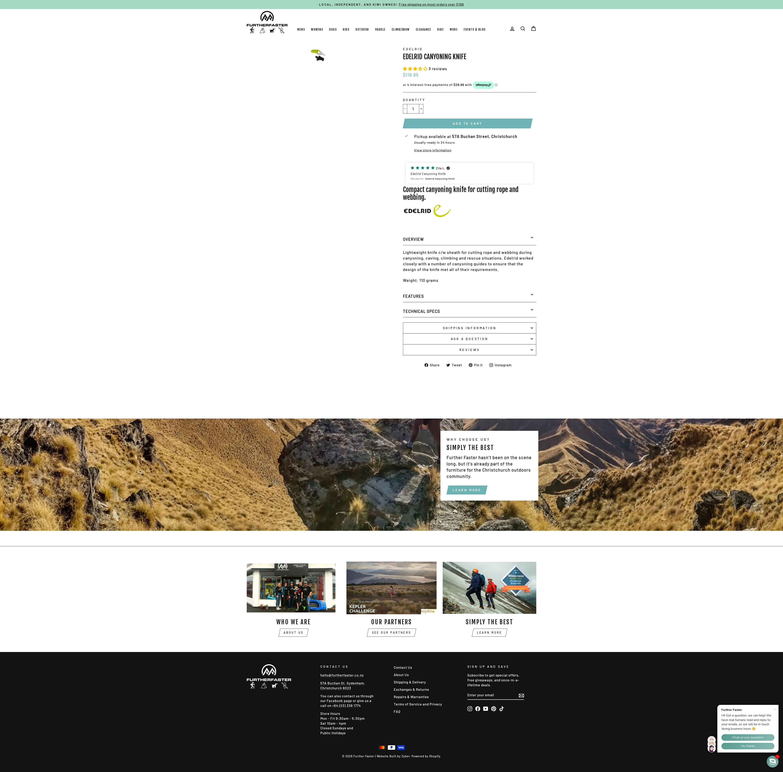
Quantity (414, 100)
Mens (301, 29)
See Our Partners (391, 632)
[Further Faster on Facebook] (477, 708)
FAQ (397, 711)
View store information (432, 150)
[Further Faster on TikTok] (501, 708)
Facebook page (339, 701)
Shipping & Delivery (410, 682)
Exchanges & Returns (411, 689)
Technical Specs (421, 311)
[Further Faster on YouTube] (485, 708)
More (454, 29)
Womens (317, 29)
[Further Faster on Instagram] (469, 708)
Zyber (405, 756)
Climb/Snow (401, 29)
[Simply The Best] (489, 588)
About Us (294, 632)
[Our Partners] (391, 588)
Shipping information (470, 328)
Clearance (423, 29)
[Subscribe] (521, 695)
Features (413, 296)
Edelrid (413, 49)
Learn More (467, 490)
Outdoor (362, 29)
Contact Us (403, 667)
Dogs (333, 29)
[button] (416, 68)
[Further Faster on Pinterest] (493, 708)
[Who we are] (293, 588)
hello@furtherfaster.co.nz (342, 675)
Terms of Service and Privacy (418, 704)
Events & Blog (475, 29)
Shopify (434, 756)
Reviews (469, 350)
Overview (413, 239)
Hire (440, 29)
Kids (346, 29)
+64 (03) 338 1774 (346, 705)
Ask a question (469, 339)
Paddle (380, 29)
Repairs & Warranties (411, 697)
